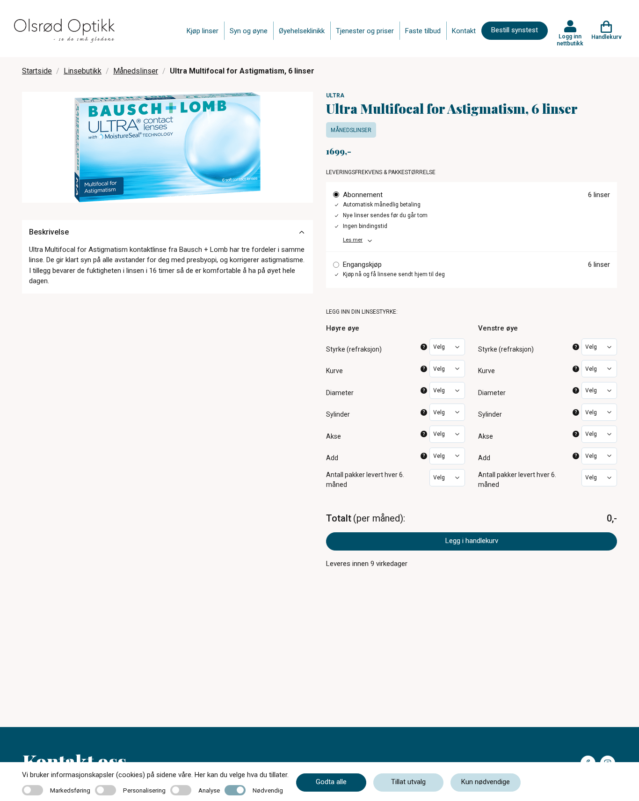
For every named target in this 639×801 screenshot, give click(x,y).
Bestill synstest (514, 30)
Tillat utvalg (408, 782)
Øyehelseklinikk (302, 31)
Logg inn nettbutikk (570, 39)
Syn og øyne (249, 31)
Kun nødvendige (485, 782)
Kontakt (464, 31)
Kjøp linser (202, 31)
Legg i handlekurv (471, 540)
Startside (37, 70)
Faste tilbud (423, 31)
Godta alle (331, 782)
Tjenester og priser (365, 31)
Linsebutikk (83, 70)
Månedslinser (135, 70)
